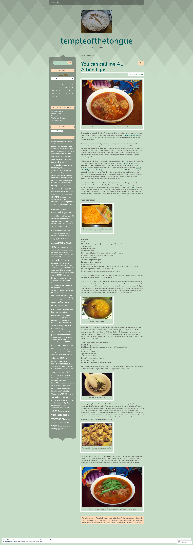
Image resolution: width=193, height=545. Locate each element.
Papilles (61, 309)
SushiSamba (67, 388)
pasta (64, 318)
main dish (61, 283)
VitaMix (55, 425)
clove (69, 197)
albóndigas (116, 518)
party (60, 318)
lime (63, 280)
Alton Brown (66, 144)
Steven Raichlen (62, 380)
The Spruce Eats (56, 120)
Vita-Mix (55, 422)
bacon (62, 156)
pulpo (57, 342)
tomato (128, 522)
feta (60, 227)
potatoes (55, 334)
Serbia (56, 366)
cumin (65, 209)
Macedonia (54, 283)
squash (64, 378)
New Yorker (64, 298)
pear (59, 320)
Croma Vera (62, 207)
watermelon (67, 426)
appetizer (63, 148)
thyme (64, 393)
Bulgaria (64, 173)
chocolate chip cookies (61, 194)
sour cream (55, 375)
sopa (101, 522)
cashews (64, 182)
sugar (64, 385)
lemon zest (65, 278)
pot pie (138, 135)
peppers (68, 322)
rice (97, 522)
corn (70, 204)
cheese (54, 188)
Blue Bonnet (65, 168)
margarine (61, 285)
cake (58, 175)
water (60, 426)
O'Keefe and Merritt (67, 300)
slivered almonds (68, 368)
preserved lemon (66, 337)
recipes (67, 346)
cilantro (96, 520)
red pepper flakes (68, 349)
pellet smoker (56, 323)
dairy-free (65, 212)
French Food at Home (56, 235)
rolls (57, 354)
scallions (55, 363)
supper (113, 522)
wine (64, 428)
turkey (139, 522)
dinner (113, 520)
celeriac (70, 182)
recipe (61, 345)
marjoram (63, 288)
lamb (59, 270)
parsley (61, 315)
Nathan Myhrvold (66, 295)
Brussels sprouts (56, 173)
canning (63, 178)
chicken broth (55, 191)
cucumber (59, 209)
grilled (58, 250)
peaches (54, 320)
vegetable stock (60, 414)
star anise (69, 378)
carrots (131, 518)
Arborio (71, 151)
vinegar (67, 419)
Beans (53, 162)
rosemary (62, 354)
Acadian (53, 141)
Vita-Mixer (65, 422)
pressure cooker (67, 339)
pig (61, 325)
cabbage (53, 175)
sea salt (63, 363)
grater (65, 247)
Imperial (67, 257)
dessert (54, 216)
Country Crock (54, 207)
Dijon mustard (67, 216)
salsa (57, 358)
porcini (64, 332)
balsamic (68, 156)
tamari (53, 391)
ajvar (64, 141)
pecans (63, 320)
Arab (122, 518)
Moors (66, 293)
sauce (61, 361)
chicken (68, 189)
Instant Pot (57, 259)
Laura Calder (59, 272)
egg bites (59, 221)
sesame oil (62, 366)
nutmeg (70, 298)
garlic (117, 520)
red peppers (55, 352)
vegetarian (58, 418)
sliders (132, 135)
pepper (64, 322)
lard (62, 270)
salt (62, 357)
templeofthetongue (96, 40)
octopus (53, 302)
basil (70, 159)
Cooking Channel (68, 202)
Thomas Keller (56, 394)
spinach (59, 378)
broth (127, 518)
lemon (59, 274)
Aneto (53, 148)
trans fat (57, 405)
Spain (68, 375)
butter (69, 173)
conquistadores (105, 520)
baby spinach (55, 156)
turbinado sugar (64, 405)
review (64, 352)
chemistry (61, 189)
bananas (65, 159)
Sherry (67, 366)
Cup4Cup (55, 213)
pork (68, 331)
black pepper (56, 168)
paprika (66, 309)
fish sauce (62, 230)
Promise (53, 342)
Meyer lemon (66, 290)
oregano (55, 309)
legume (72, 272)
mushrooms (55, 295)
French (68, 233)
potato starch (66, 335)
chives (53, 194)
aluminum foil (55, 146)
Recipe (91, 518)
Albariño (69, 141)
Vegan (55, 410)
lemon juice (56, 278)
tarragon (58, 391)
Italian (58, 263)
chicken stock (65, 191)
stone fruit (63, 383)
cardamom (68, 180)
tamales (126, 135)
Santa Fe (66, 358)
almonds (60, 144)
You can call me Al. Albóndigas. (102, 67)
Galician (67, 235)
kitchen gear (60, 268)
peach (68, 318)
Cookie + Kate (56, 113)
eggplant (65, 221)
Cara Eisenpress (60, 180)
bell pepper (61, 162)
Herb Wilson (60, 252)
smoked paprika (57, 372)
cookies (60, 201)
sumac (68, 385)
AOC (58, 148)
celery (137, 518)
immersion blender (58, 257)
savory (65, 361)
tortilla (133, 522)
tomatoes (64, 397)
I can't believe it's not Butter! (66, 254)
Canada (57, 178)
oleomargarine (67, 302)
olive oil (56, 305)
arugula (53, 153)
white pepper (56, 429)
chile (140, 518)
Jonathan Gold (55, 265)
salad (53, 358)
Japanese (66, 263)
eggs (71, 221)
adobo (103, 518)
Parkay (71, 309)
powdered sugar (56, 337)
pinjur (62, 329)
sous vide (63, 375)
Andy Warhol (68, 146)
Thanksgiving (120, 522)
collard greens (63, 199)
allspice (53, 144)
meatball (139, 520)
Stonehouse (70, 383)
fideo (63, 227)
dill (73, 216)
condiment (54, 202)
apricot (67, 151)
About (59, 2)
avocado (67, 153)
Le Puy (60, 280)
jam (61, 263)
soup (104, 522)
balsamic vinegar (56, 159)
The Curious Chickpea (58, 118)
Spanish (53, 378)
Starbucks (54, 380)
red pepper (59, 349)
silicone (60, 368)
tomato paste (56, 400)
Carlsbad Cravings (57, 111)
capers (53, 180)
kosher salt (54, 270)
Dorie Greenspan (61, 218)
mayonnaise (69, 288)
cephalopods (61, 186)
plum (65, 329)
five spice (68, 230)
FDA (57, 227)
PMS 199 (132, 187)
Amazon (61, 146)
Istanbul (53, 263)
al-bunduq (127, 163)
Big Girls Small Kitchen (68, 165)
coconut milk (55, 199)
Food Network (61, 233)
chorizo (90, 520)
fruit (63, 235)
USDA (67, 407)
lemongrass (66, 275)
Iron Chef (67, 260)
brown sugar (67, 170)
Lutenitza (67, 280)
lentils (56, 280)
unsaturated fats (60, 407)
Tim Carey (70, 394)
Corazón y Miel (55, 204)
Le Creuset (66, 272)
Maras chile (54, 285)
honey (66, 252)
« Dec (52, 101)
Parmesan (55, 312)
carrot (53, 183)
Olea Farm (59, 302)
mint (89, 522)
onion (94, 522)
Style (60, 385)
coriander (64, 204)
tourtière (53, 403)
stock (109, 522)
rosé (67, 354)
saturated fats (54, 361)
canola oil (69, 178)
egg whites (54, 223)
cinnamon (63, 197)
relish (61, 352)
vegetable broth (64, 411)
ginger (60, 242)
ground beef (124, 520)
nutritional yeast (56, 300)
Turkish (53, 407)
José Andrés (64, 265)
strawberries (55, 385)
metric (53, 290)
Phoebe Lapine (55, 325)
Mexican (85, 522)
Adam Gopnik (59, 141)
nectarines (54, 298)
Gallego (53, 239)
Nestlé (59, 298)
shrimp (71, 366)
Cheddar (68, 186)
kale (54, 268)
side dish (54, 369)
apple (67, 148)
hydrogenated (54, 254)
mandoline (131, 520)
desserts (60, 216)
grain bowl (59, 247)
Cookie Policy (39, 541)
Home (53, 2)
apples (62, 151)
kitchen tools (68, 268)
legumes (53, 275)
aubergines (60, 153)
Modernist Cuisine (57, 293)
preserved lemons (56, 339)
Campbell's (63, 175)
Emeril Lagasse (62, 223)
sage (70, 354)
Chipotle (85, 520)
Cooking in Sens (56, 116)
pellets (67, 320)
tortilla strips (70, 400)
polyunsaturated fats (56, 332)
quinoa (62, 342)
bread (57, 170)
